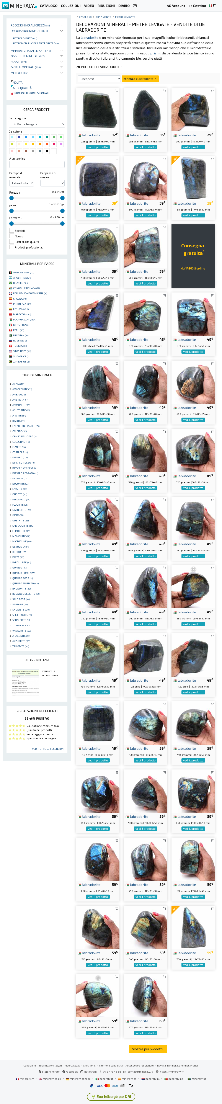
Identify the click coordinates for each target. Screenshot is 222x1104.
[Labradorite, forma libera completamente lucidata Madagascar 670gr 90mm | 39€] (97, 177)
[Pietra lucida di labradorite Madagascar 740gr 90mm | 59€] (193, 722)
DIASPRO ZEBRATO (25, 473)
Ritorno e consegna (111, 1065)
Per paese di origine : (48, 175)
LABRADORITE (23, 525)
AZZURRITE (21, 640)
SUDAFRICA (21, 356)
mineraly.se (198, 1078)
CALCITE (19, 431)
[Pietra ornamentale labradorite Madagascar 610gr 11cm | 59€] (193, 859)
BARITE (18, 420)
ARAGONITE (21, 635)
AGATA (18, 383)
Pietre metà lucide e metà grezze (36, 43)
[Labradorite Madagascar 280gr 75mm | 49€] (193, 586)
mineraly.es (129, 1078)
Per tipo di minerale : (16, 175)
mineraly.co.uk (52, 1078)
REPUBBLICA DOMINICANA (30, 293)
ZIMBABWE (21, 361)
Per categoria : (18, 118)
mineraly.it (106, 1078)
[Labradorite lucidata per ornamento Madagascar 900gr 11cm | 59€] (145, 791)
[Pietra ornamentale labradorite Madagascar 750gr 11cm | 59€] (145, 722)
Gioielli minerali (26, 67)
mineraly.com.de (80, 1078)
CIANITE (19, 446)
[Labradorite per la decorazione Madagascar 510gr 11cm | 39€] (193, 177)
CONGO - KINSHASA (26, 287)
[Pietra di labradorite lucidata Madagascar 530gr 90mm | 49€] (97, 518)
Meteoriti (20, 73)
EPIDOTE (19, 494)
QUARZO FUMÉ (23, 572)
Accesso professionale (140, 1065)
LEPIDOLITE (21, 530)
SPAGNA (20, 298)
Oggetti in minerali (28, 56)
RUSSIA (20, 340)
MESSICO (20, 324)
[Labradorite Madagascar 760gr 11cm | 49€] (97, 654)
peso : (13, 205)
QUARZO (19, 567)
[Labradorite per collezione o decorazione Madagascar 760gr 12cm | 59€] (193, 927)
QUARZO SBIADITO (25, 583)
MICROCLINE (22, 541)
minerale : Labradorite (139, 78)
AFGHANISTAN (23, 272)
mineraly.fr (26, 1078)
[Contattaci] (134, 6)
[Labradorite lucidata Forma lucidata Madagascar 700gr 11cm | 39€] (145, 245)
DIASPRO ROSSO (23, 462)
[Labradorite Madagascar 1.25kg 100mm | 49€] (145, 654)
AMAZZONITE (22, 388)
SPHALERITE (21, 619)
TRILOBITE (20, 646)
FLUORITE (20, 504)
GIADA (18, 514)
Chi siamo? (89, 1065)
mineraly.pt (175, 1078)
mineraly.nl (152, 1078)
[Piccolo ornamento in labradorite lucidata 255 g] (145, 109)
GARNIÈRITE (21, 509)
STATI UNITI (22, 351)
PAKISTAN (20, 335)
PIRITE (18, 557)
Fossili (19, 62)
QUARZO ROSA (22, 578)
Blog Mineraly (50, 1071)
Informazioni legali (50, 1065)
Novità (17, 82)
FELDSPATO (21, 499)
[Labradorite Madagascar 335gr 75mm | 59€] (97, 995)
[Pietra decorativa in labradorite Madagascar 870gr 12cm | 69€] (145, 995)
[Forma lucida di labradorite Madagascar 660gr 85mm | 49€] (193, 382)
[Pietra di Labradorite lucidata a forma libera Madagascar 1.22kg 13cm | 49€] (193, 654)
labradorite (91, 135)
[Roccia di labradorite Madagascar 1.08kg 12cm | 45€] (97, 314)
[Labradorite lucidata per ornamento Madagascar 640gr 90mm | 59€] (145, 927)
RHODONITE (21, 588)
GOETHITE (20, 520)
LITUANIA (21, 308)
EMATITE (19, 488)
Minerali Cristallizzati (31, 50)
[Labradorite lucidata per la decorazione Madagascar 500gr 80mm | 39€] (145, 177)
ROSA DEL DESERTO (26, 593)
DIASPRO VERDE (24, 467)
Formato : (15, 218)
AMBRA (19, 394)
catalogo (85, 16)
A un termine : (17, 158)
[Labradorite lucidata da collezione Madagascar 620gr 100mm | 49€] (145, 518)
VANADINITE (21, 630)
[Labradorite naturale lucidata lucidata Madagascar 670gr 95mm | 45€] (145, 314)
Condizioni (29, 1065)
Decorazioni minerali (29, 31)
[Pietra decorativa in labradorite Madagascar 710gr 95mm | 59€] (97, 927)
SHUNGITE (20, 609)
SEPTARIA (20, 604)
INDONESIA (22, 303)
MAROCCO (22, 314)
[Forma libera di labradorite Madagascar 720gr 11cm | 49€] (193, 450)
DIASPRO (20, 457)
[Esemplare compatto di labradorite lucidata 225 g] (97, 109)
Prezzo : (14, 192)
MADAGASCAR (24, 319)
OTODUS (19, 551)
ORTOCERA (20, 546)
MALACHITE (21, 535)
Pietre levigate (25, 38)
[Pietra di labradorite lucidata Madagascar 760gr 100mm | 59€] (97, 791)
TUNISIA (20, 345)
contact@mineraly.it (140, 1071)
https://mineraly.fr (172, 1071)
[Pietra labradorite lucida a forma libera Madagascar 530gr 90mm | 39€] (97, 245)
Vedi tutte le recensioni (48, 748)
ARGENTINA (22, 277)
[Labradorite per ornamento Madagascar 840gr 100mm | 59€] (193, 791)
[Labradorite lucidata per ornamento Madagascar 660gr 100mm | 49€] (97, 382)
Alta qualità (21, 88)
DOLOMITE (20, 483)
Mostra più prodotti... (148, 1049)
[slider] (11, 198)
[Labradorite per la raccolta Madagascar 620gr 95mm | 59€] (97, 859)
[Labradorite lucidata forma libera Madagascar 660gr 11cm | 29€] (193, 109)
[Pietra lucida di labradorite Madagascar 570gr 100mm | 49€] (145, 450)
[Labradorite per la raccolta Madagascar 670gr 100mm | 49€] (97, 450)
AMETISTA (20, 399)
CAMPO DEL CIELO (24, 436)
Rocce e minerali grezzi (30, 25)
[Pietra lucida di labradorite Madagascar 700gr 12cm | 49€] (145, 382)
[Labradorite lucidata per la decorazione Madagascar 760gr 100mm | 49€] (193, 518)
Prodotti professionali (31, 93)
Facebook (71, 1071)
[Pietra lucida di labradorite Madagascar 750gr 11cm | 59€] (145, 859)
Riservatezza (72, 1065)
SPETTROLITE (22, 614)
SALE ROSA (21, 599)
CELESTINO (21, 441)
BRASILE (20, 282)
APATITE (19, 415)
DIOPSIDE (19, 478)
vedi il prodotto (98, 147)
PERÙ (18, 330)
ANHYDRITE (21, 410)
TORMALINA (21, 625)
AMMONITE (21, 404)
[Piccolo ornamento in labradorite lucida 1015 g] (97, 722)
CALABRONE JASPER (26, 425)
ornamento (103, 16)
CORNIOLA (20, 452)
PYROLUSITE (21, 562)
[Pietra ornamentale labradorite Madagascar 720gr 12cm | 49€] (97, 586)
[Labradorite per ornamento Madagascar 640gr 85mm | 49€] (145, 586)
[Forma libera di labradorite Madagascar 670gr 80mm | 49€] (193, 314)
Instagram (90, 1071)
